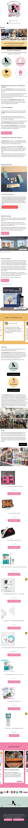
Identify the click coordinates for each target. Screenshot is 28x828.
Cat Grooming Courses (13, 390)
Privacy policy (18, 819)
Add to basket (14, 520)
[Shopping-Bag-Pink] (20, 71)
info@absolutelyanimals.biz (15, 23)
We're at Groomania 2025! (12, 769)
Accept (8, 819)
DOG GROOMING (6, 63)
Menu (3, 27)
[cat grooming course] (13, 380)
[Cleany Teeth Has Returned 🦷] (14, 179)
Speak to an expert (6, 133)
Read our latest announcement (9, 207)
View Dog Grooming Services (5, 251)
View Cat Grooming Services (6, 284)
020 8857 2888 (15, 20)
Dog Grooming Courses (13, 374)
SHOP (20, 75)
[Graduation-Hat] (6, 71)
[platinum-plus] (13, 364)
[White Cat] (20, 60)
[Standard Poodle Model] (6, 60)
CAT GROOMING (20, 63)
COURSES (6, 75)
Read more (14, 735)
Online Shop (23, 444)
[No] (26, 817)
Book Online (5, 233)
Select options (14, 493)
